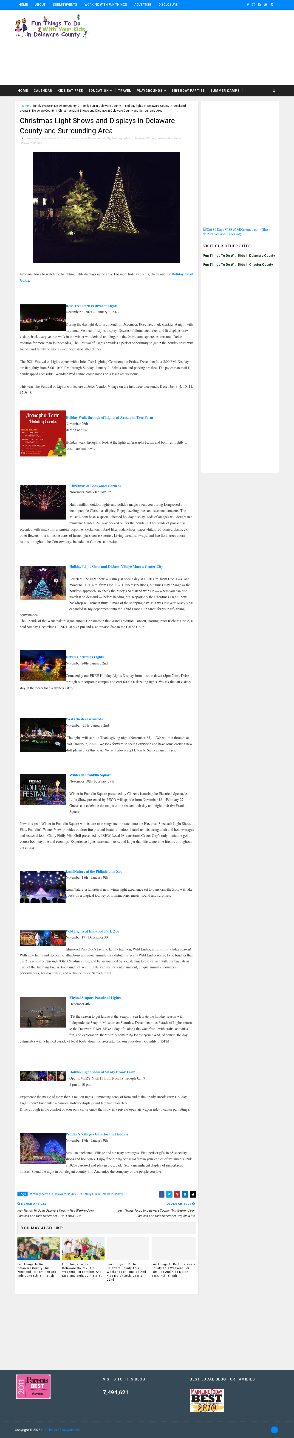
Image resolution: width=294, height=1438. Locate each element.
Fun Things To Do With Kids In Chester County (238, 264)
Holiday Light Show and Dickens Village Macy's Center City (116, 566)
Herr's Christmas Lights (85, 656)
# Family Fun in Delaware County (101, 1194)
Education (98, 90)
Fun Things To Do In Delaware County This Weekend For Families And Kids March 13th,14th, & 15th (173, 1270)
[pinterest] (271, 4)
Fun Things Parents (66, 102)
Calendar (43, 90)
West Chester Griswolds (84, 719)
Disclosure (168, 4)
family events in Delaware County (47, 138)
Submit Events (65, 4)
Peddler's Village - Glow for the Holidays (97, 1134)
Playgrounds (150, 90)
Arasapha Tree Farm (136, 417)
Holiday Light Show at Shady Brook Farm (102, 1071)
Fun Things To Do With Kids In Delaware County (239, 255)
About (40, 4)
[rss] (259, 4)
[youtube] (265, 4)
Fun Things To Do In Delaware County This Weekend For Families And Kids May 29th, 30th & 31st (82, 1270)
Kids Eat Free (70, 90)
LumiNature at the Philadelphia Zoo (94, 871)
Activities (28, 102)
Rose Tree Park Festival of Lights (91, 305)
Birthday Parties (188, 90)
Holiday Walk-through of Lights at (93, 417)
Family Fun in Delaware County (90, 138)
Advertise (142, 4)
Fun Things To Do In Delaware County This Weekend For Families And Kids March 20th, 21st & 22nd (126, 1272)
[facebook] (248, 4)
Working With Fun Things (106, 4)
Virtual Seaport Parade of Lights (95, 997)
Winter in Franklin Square (90, 774)
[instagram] (253, 4)
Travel (124, 90)
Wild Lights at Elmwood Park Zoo (92, 931)
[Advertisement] (240, 132)
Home (23, 4)
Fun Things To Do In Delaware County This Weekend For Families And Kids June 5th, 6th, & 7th (37, 1270)
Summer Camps (225, 90)
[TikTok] (274, 1429)
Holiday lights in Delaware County (134, 138)
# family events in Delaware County (53, 1194)
